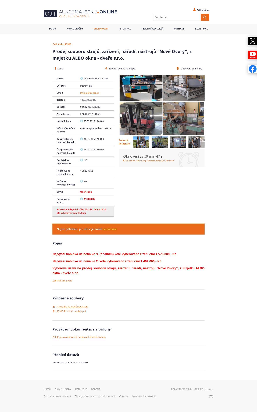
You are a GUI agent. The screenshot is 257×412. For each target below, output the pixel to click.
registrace (201, 28)
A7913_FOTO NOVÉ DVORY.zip (72, 306)
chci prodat (101, 28)
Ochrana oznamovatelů (57, 396)
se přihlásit (110, 229)
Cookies (123, 396)
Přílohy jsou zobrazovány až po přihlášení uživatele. (79, 337)
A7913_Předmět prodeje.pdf (71, 311)
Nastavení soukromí (144, 396)
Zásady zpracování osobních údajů (94, 396)
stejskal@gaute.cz (89, 92)
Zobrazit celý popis (62, 280)
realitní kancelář (152, 28)
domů (52, 28)
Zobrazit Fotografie (125, 142)
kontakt (179, 28)
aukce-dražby (75, 28)
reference (125, 28)
